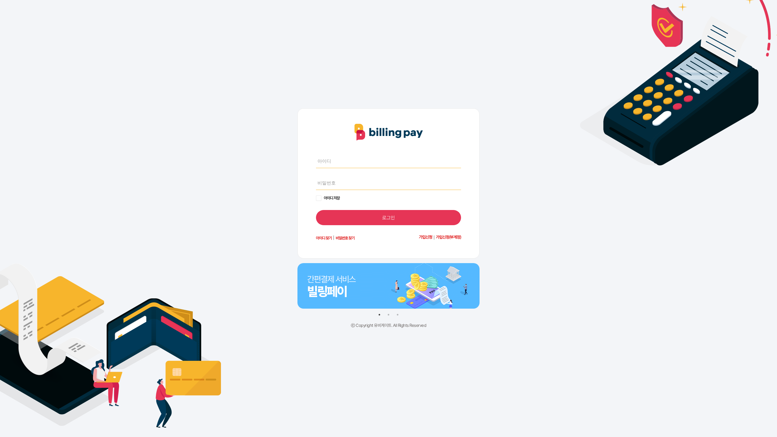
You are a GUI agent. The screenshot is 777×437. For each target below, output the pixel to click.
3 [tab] (398, 315)
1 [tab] (379, 315)
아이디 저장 (332, 198)
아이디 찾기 (324, 238)
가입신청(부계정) (448, 237)
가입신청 (425, 237)
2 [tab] (388, 315)
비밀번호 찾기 (345, 238)
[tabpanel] (388, 281)
